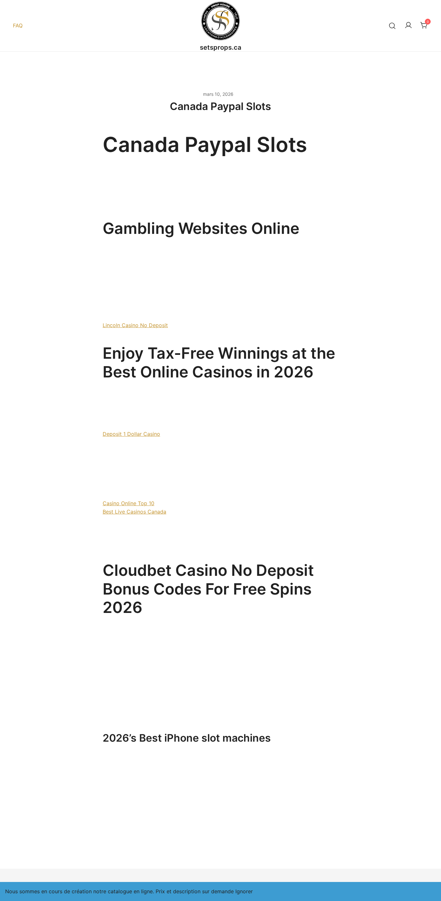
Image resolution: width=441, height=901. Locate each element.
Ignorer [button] (244, 891)
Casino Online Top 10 (128, 503)
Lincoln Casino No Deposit (135, 325)
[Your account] (408, 25)
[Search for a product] (392, 25)
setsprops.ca (220, 47)
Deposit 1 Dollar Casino (131, 434)
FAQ (18, 25)
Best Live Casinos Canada (134, 511)
